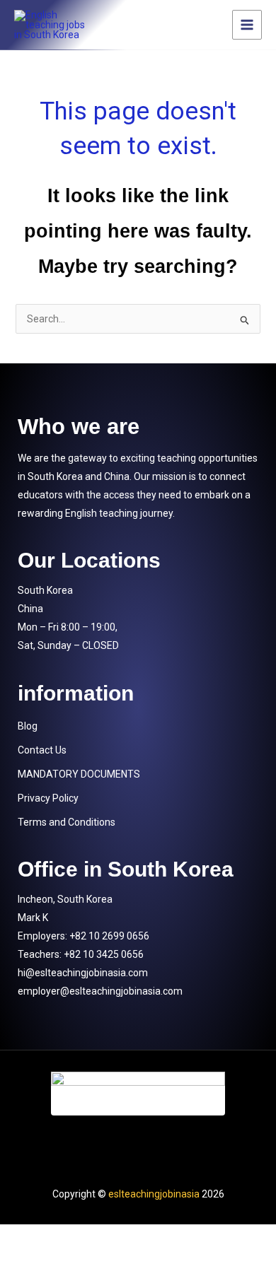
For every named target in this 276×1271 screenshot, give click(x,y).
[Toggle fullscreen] (98, 1237)
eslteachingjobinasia (154, 1194)
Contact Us (42, 750)
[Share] (163, 1237)
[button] (138, 726)
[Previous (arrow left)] (32, 1260)
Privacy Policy (48, 798)
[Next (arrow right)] (98, 1260)
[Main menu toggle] (247, 25)
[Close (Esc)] (229, 1237)
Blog (28, 726)
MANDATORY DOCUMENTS (79, 774)
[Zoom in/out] (32, 1237)
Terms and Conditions (66, 822)
